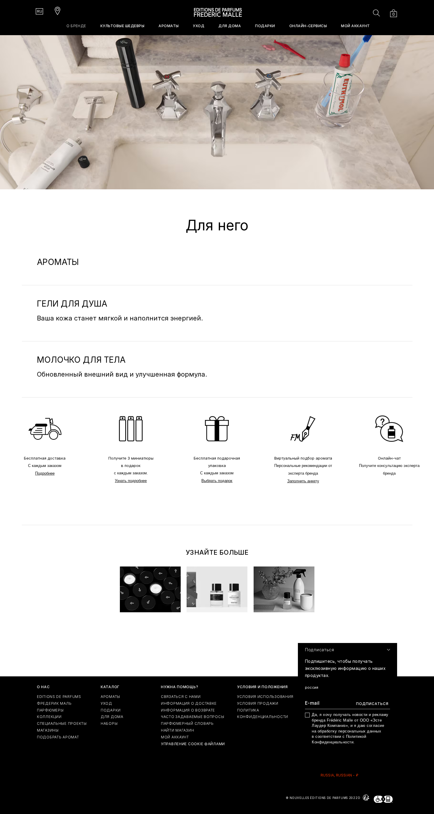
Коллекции (49, 716)
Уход (106, 703)
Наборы (109, 723)
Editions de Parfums (59, 696)
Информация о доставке (189, 703)
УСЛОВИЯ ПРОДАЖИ (257, 703)
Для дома (112, 716)
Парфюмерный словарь (187, 723)
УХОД (198, 26)
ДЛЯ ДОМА (229, 26)
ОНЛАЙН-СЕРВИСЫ (308, 26)
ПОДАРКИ (265, 26)
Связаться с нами (181, 696)
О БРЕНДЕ (76, 26)
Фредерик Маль (54, 703)
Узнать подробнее (131, 480)
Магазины (48, 730)
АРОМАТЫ (169, 26)
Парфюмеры (50, 710)
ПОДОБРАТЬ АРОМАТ (58, 737)
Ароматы (110, 696)
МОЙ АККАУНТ (355, 26)
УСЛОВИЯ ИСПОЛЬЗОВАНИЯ (265, 696)
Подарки (111, 710)
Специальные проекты (62, 723)
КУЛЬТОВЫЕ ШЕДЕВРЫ (122, 26)
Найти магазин (177, 730)
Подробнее (45, 473)
